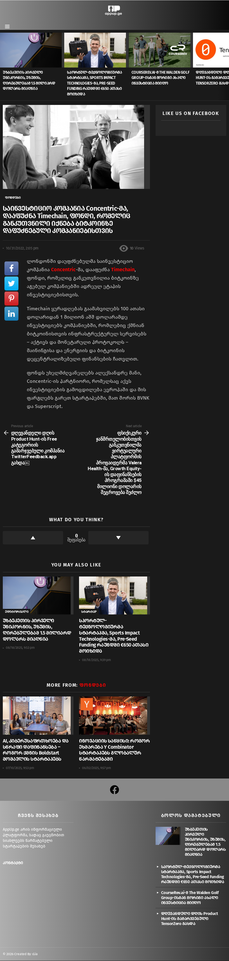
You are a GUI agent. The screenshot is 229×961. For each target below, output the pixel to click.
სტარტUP (88, 612)
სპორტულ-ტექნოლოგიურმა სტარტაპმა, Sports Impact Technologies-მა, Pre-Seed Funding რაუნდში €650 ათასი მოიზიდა (94, 83)
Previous (3, 66)
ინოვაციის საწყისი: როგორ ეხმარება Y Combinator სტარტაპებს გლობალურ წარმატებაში (114, 750)
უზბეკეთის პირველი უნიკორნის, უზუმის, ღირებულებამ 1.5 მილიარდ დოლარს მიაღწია (37, 630)
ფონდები (93, 685)
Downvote (118, 537)
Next (226, 66)
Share (10, 112)
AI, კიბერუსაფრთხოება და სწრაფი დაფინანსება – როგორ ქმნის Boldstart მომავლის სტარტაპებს (36, 750)
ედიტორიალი (16, 612)
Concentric (63, 269)
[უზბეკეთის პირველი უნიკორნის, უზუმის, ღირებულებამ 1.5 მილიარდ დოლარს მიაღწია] (32, 50)
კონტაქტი (13, 863)
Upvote (33, 537)
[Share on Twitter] (11, 283)
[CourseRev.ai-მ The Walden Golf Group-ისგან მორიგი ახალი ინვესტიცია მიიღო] (161, 50)
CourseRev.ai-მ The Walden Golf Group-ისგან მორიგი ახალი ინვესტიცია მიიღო (160, 78)
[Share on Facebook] (11, 268)
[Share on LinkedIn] (11, 314)
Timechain (123, 269)
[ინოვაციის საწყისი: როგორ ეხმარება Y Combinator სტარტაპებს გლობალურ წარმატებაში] (114, 715)
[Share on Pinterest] (11, 299)
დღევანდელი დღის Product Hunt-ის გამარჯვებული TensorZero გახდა (189, 918)
